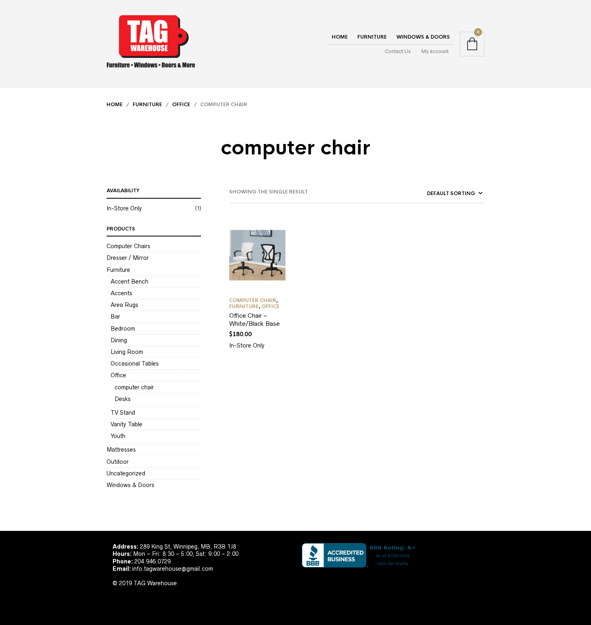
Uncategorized (126, 473)
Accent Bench (129, 281)
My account (435, 51)
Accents (121, 293)
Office (181, 104)
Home (340, 37)
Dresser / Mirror (128, 258)
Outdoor (118, 461)
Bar (115, 316)
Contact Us (397, 51)
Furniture (372, 37)
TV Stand (123, 412)
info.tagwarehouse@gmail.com (172, 568)
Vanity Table (126, 424)
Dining (119, 340)
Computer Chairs (128, 246)
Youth (118, 436)
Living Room (127, 352)
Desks (123, 399)
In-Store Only (124, 208)
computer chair (134, 387)
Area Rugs (124, 305)
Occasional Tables (135, 363)
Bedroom (123, 328)
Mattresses (121, 449)
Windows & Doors (423, 37)
